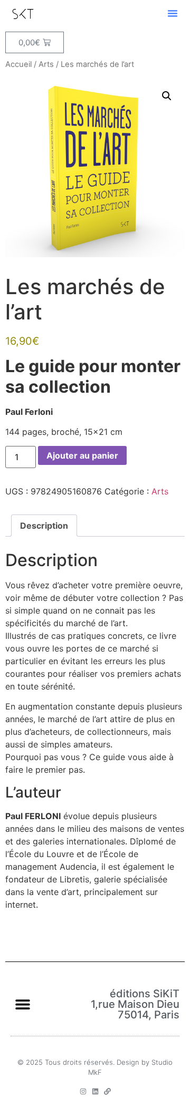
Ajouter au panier (82, 455)
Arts (46, 64)
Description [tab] (44, 525)
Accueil (18, 64)
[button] (172, 13)
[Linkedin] (95, 1091)
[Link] (107, 1091)
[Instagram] (83, 1091)
